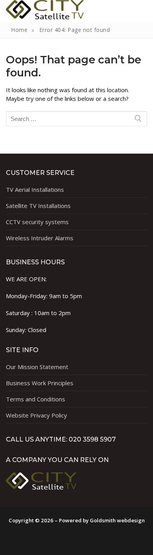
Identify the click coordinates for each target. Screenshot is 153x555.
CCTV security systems (37, 222)
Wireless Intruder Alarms (39, 238)
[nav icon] (130, 11)
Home (19, 29)
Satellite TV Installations (38, 206)
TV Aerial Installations (35, 189)
